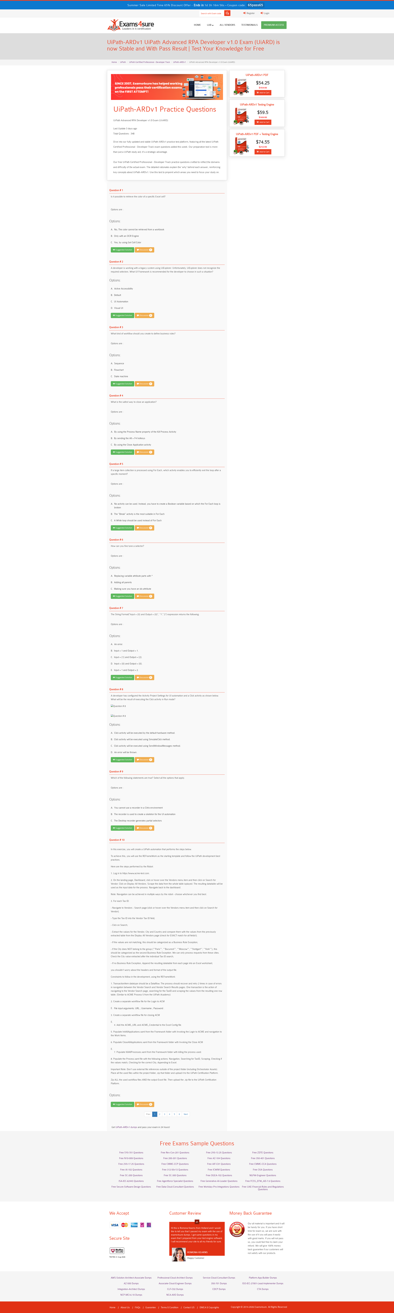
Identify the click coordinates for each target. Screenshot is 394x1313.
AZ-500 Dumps (131, 1283)
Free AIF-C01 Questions (219, 1164)
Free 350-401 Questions (263, 1158)
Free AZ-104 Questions (218, 1158)
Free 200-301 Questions (175, 1158)
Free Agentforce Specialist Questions (175, 1181)
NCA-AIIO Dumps (175, 1295)
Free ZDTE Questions (262, 1152)
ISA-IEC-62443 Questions (131, 1181)
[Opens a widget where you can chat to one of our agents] (373, 1295)
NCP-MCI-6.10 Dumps (131, 1295)
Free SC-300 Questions (175, 1175)
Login (266, 13)
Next (186, 1114)
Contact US (189, 1307)
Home (197, 25)
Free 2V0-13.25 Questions (219, 1152)
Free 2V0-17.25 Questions (131, 1164)
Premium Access (274, 25)
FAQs (137, 1307)
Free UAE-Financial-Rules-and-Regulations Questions (263, 1188)
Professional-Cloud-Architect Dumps (175, 1278)
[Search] (227, 13)
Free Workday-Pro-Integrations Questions (219, 1187)
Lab (209, 25)
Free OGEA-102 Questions (219, 1175)
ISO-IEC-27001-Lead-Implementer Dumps (262, 1283)
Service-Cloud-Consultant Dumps (219, 1278)
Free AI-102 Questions (131, 1169)
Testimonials (249, 25)
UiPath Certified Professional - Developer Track (149, 62)
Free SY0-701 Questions (131, 1152)
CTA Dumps (263, 1289)
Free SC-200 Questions (131, 1175)
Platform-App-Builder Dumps (263, 1278)
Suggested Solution (123, 250)
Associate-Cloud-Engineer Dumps (175, 1283)
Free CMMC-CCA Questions (263, 1164)
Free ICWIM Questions (219, 1169)
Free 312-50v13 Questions (175, 1169)
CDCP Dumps (219, 1289)
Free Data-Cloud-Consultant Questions (175, 1187)
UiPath (123, 62)
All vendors (227, 25)
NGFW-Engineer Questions (262, 1175)
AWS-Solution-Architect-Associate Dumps (131, 1278)
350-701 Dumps (219, 1283)
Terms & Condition (169, 1307)
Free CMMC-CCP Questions (175, 1164)
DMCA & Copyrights (209, 1307)
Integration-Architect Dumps (131, 1289)
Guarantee (150, 1307)
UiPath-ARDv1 (179, 62)
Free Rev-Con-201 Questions (175, 1152)
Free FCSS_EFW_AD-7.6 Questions (262, 1181)
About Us (125, 1307)
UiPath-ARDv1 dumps (126, 1127)
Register (250, 13)
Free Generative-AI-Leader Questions (219, 1181)
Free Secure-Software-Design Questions (131, 1187)
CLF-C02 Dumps (175, 1289)
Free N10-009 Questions (131, 1158)
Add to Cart (264, 92)
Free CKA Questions (263, 1169)
